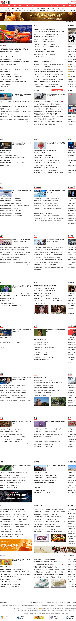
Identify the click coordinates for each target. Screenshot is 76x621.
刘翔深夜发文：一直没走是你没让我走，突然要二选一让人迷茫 (14, 293)
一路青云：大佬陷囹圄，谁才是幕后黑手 (9, 526)
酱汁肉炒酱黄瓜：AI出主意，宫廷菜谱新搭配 (10, 342)
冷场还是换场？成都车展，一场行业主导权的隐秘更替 (46, 249)
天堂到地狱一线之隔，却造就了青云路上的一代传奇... (12, 516)
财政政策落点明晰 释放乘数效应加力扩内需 (44, 387)
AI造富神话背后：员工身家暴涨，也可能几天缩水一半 (46, 198)
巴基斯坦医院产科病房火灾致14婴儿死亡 (43, 444)
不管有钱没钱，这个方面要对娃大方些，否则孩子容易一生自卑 (48, 74)
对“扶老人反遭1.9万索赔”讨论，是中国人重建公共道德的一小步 (14, 101)
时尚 (33, 5)
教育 (73, 8)
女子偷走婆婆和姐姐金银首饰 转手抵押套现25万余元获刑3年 (48, 86)
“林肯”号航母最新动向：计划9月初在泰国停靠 (10, 203)
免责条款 (74, 602)
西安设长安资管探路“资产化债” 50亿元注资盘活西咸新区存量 (48, 382)
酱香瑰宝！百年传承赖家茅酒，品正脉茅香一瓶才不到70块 (13, 162)
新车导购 (71, 236)
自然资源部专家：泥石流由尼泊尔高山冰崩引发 (45, 64)
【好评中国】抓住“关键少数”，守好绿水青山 (44, 44)
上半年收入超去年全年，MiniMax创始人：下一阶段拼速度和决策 (49, 218)
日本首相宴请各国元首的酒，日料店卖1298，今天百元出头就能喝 (49, 572)
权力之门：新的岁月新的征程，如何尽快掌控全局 (11, 534)
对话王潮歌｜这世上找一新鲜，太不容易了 (10, 429)
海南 (27, 10)
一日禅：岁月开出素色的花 (40, 473)
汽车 (58, 5)
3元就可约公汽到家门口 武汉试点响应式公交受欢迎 (46, 84)
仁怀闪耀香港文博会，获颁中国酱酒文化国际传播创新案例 (13, 254)
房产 (64, 5)
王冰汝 (69, 86)
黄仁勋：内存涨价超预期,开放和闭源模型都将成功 (45, 203)
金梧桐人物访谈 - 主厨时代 (6, 337)
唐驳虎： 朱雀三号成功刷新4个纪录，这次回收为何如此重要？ (14, 119)
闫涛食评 (2, 347)
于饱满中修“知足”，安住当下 (40, 490)
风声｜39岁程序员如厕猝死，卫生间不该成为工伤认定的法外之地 (15, 116)
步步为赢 (60, 531)
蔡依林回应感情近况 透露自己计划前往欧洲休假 (45, 286)
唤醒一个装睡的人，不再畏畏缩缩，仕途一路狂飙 (45, 531)
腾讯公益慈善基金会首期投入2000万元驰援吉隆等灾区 (46, 215)
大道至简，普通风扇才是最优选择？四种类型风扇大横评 (13, 397)
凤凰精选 (2, 90)
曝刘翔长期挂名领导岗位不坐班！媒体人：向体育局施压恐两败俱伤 (15, 296)
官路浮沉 (63, 511)
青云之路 (61, 509)
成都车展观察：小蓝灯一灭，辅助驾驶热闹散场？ (45, 264)
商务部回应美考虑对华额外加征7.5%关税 (9, 51)
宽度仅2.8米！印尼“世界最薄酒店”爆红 (43, 395)
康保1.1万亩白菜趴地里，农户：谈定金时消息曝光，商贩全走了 (15, 81)
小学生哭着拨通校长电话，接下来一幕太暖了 (49, 82)
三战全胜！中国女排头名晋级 (7, 301)
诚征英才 (62, 602)
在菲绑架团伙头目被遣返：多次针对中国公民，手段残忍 (47, 69)
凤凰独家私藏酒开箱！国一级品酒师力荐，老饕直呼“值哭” (47, 101)
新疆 (20, 10)
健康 (35, 418)
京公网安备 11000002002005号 (48, 608)
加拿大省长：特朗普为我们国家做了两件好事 (10, 59)
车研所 (73, 187)
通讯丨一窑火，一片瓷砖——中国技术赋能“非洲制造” (46, 46)
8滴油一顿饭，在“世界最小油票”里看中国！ (10, 584)
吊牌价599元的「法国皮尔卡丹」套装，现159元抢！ (46, 567)
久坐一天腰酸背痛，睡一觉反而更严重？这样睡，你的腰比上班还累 (15, 574)
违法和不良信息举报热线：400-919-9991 (31, 605)
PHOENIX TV (50, 602)
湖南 (54, 10)
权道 (19, 529)
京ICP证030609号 (22, 611)
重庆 (61, 10)
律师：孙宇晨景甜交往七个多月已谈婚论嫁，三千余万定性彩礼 (14, 69)
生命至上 (63, 31)
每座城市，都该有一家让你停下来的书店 (9, 431)
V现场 (39, 187)
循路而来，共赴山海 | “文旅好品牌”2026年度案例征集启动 (13, 249)
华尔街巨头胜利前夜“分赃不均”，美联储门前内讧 (45, 168)
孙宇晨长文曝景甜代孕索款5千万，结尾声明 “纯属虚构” (47, 160)
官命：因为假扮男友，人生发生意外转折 (9, 509)
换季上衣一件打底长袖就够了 (41, 344)
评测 (28, 8)
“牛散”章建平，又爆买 (5, 160)
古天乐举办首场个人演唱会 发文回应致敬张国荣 (45, 288)
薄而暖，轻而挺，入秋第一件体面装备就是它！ (45, 559)
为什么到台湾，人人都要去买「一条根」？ (10, 84)
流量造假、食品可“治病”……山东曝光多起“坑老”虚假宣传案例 (48, 434)
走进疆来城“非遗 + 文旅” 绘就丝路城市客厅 (44, 51)
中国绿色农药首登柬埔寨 (40, 49)
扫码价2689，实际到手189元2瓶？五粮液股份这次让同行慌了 (48, 106)
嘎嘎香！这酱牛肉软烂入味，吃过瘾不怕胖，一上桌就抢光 (47, 111)
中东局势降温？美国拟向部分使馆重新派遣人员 (11, 213)
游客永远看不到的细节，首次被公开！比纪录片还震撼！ (13, 436)
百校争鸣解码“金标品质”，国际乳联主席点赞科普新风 (12, 478)
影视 (69, 282)
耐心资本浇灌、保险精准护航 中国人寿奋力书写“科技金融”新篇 (48, 173)
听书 (1, 505)
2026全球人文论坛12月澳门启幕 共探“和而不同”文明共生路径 (14, 473)
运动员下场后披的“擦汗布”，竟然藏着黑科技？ (45, 119)
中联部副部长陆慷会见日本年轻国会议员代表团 (14, 49)
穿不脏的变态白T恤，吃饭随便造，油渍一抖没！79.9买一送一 (48, 116)
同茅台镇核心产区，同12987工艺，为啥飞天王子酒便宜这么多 (48, 267)
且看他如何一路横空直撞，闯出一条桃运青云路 (45, 516)
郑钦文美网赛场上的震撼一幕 (7, 303)
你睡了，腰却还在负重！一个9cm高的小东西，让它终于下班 (48, 300)
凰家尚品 (36, 90)
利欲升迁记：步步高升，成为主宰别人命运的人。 (11, 511)
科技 (15, 5)
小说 (35, 505)
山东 (64, 10)
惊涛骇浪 (25, 519)
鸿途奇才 (22, 526)
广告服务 (56, 602)
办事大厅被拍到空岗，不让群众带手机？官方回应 (45, 77)
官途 (56, 514)
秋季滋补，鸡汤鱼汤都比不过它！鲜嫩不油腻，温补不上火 (47, 162)
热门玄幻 (40, 505)
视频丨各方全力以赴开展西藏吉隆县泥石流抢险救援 (46, 34)
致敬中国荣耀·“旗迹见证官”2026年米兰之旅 (10, 259)
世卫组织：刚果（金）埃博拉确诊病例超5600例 (45, 431)
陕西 (74, 10)
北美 (9, 10)
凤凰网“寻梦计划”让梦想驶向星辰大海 (8, 485)
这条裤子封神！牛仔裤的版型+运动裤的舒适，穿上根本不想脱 (48, 109)
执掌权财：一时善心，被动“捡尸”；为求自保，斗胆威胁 (47, 511)
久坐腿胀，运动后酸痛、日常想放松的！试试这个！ (46, 114)
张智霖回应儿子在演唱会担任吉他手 (42, 293)
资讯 (3, 5)
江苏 (41, 10)
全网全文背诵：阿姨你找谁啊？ (41, 342)
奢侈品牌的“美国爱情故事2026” (41, 359)
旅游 (53, 8)
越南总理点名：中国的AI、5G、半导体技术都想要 (45, 170)
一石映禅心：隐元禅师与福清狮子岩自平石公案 (45, 475)
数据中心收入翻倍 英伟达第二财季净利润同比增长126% (47, 200)
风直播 (70, 90)
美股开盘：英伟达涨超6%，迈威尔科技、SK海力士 (12, 155)
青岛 (67, 10)
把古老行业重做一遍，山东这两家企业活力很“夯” (45, 39)
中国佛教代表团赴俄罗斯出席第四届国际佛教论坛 (45, 478)
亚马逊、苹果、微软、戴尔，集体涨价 (43, 213)
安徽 (31, 10)
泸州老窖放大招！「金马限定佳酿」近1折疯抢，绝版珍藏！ (48, 577)
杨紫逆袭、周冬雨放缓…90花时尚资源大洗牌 (44, 347)
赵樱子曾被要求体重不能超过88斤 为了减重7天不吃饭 (46, 298)
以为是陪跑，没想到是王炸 (40, 303)
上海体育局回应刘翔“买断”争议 (7, 298)
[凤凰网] (5, 3)
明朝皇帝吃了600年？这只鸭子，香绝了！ (9, 586)
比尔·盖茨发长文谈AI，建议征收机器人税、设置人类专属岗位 (48, 220)
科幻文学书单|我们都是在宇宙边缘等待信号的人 (11, 434)
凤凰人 (70, 79)
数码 (23, 8)
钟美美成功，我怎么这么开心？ (41, 349)
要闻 (35, 25)
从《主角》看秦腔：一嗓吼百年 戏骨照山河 (10, 441)
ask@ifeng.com (46, 605)
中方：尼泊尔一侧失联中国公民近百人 (43, 61)
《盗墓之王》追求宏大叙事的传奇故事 (9, 531)
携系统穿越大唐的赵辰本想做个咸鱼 (42, 524)
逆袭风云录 (26, 524)
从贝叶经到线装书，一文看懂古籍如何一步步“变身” (46, 493)
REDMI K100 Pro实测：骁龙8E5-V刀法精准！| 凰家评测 (13, 390)
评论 (8, 8)
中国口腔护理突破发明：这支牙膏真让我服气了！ (11, 579)
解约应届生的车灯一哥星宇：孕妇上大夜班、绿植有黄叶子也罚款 (15, 106)
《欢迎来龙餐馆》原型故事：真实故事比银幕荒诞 (11, 76)
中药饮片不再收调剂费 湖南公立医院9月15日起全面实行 (47, 441)
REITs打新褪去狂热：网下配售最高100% (43, 392)
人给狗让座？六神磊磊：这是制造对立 (9, 74)
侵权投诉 (53, 605)
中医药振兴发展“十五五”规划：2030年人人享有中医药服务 (47, 429)
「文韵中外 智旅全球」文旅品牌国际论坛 (9, 257)
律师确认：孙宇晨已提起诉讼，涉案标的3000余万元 (46, 158)
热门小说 (71, 505)
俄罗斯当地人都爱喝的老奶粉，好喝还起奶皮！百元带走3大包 (48, 79)
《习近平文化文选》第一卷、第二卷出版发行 (44, 31)
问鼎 (27, 516)
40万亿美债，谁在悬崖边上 (40, 153)
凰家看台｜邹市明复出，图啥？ (8, 41)
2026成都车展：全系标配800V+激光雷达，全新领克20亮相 (48, 262)
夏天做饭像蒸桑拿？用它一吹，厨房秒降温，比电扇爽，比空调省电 (49, 569)
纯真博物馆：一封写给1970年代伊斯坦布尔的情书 (11, 439)
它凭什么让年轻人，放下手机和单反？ (9, 581)
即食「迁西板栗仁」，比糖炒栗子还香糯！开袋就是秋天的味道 (48, 574)
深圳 (37, 10)
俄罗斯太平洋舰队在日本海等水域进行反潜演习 (11, 210)
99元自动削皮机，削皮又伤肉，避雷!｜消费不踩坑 (11, 395)
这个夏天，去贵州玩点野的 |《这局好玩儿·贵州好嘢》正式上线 (14, 247)
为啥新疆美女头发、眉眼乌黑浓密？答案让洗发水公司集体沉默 (14, 205)
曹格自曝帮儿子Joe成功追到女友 (41, 296)
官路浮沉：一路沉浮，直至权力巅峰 (42, 519)
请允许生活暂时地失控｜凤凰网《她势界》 (10, 475)
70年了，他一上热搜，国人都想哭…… (9, 576)
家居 (63, 8)
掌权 (25, 511)
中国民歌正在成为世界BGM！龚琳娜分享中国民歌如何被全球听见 (15, 262)
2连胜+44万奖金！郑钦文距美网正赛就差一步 (10, 306)
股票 (18, 8)
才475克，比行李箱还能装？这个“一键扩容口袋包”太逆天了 (48, 104)
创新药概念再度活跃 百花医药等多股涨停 (43, 436)
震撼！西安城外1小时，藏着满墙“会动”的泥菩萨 (45, 480)
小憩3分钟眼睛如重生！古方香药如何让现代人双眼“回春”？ (48, 564)
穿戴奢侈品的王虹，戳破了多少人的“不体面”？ (45, 357)
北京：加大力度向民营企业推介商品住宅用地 (44, 380)
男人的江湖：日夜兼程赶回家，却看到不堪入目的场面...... (47, 521)
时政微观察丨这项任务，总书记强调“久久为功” (45, 29)
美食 (58, 8)
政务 (52, 5)
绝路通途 (58, 526)
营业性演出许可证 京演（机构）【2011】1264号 (57, 613)
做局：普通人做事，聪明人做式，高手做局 (44, 514)
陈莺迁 (74, 86)
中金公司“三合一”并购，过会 (6, 153)
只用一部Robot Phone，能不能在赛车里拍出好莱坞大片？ (13, 392)
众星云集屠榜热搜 (38, 269)
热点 (1, 45)
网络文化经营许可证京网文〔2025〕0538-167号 (63, 611)
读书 (33, 8)
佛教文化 (43, 8)
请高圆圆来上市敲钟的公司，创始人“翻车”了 (44, 165)
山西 (71, 10)
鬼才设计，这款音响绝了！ (6, 566)
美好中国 (71, 462)
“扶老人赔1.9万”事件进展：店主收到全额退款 (44, 72)
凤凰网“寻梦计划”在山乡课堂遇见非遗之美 (9, 488)
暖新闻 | (36, 82)
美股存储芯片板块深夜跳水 (6, 150)
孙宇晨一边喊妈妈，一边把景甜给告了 (43, 155)
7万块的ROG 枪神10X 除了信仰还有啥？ (9, 387)
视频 (70, 5)
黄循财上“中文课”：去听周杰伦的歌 (8, 64)
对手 (55, 529)
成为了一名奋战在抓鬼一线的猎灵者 (8, 521)
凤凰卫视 (21, 5)
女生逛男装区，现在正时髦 (40, 352)
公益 (68, 8)
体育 (46, 5)
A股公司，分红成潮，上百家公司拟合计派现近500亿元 (12, 158)
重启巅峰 (22, 509)
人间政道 (20, 521)
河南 (47, 10)
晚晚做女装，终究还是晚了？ (41, 339)
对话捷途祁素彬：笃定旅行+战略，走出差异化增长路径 (47, 257)
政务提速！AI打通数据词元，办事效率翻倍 (44, 41)
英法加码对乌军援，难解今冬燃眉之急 (9, 208)
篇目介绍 (58, 31)
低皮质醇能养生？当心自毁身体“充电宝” (43, 446)
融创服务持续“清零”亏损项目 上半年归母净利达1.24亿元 (47, 390)
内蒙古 (16, 10)
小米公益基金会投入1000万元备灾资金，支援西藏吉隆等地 (47, 208)
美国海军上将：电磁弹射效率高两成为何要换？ (11, 200)
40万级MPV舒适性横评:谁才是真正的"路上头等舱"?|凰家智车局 (15, 400)
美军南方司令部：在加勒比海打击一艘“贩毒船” (11, 215)
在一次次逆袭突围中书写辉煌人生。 (8, 529)
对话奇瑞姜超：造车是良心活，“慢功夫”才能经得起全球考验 (48, 254)
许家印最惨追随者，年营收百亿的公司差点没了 (11, 109)
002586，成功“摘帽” (5, 165)
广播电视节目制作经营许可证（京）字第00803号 (39, 611)
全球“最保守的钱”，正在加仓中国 (7, 56)
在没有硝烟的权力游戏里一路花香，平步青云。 (11, 519)
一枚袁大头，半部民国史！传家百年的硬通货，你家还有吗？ (48, 121)
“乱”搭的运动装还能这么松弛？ (41, 354)
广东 (34, 10)
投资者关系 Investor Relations (32, 602)
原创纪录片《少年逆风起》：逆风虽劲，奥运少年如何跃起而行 (14, 480)
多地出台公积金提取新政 (40, 377)
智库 (13, 8)
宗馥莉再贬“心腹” (4, 86)
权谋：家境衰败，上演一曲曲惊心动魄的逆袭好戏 (11, 524)
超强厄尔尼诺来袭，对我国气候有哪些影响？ (44, 36)
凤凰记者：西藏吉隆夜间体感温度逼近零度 (44, 66)
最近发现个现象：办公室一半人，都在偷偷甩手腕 (11, 569)
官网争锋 (54, 519)
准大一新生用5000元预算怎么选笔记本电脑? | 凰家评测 (13, 385)
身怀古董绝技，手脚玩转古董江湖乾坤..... (43, 529)
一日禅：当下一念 (38, 488)
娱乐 (27, 5)
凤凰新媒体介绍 (3, 602)
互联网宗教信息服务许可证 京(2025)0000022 (34, 613)
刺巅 (20, 531)
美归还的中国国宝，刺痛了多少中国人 (9, 79)
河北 (44, 10)
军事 (39, 5)
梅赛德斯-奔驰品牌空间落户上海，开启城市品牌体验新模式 (48, 252)
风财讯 (70, 374)
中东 (6, 10)
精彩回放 (71, 64)
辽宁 (12, 10)
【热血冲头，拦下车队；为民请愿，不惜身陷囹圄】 (46, 509)
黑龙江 (23, 10)
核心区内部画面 (60, 64)
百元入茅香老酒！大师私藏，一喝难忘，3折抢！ (45, 124)
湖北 (51, 10)
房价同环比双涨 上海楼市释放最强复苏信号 (44, 385)
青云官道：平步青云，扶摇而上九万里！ (9, 536)
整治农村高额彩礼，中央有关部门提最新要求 (44, 54)
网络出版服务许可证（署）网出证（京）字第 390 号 (26, 608)
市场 (69, 139)
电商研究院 (71, 326)
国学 (38, 8)
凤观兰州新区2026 (69, 21)
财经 (9, 5)
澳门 (2, 10)
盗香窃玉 (54, 524)
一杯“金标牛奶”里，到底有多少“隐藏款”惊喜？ (10, 483)
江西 (57, 10)
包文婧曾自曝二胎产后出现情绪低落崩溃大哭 (44, 291)
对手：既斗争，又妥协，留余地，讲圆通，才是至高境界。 (13, 514)
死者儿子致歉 (59, 72)
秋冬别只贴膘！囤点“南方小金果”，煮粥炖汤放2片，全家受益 (48, 562)
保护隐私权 (67, 602)
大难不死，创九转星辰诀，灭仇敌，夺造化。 (44, 526)
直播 (2, 8)
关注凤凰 (71, 555)
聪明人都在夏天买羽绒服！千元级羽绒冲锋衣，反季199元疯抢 (14, 571)
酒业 (48, 8)
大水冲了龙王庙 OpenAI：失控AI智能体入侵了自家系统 (47, 205)
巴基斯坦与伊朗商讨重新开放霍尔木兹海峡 (10, 198)
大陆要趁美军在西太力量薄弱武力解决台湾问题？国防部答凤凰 (14, 61)
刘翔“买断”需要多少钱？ (5, 71)
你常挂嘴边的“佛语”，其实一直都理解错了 (44, 483)
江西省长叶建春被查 (39, 56)
